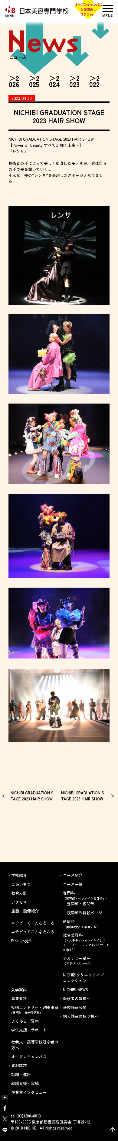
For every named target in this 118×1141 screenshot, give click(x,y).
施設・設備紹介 (25, 911)
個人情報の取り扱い (80, 1016)
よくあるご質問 (25, 1021)
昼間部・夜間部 (80, 903)
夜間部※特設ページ (84, 912)
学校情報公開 (75, 1007)
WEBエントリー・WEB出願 (34, 1010)
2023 (74, 81)
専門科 (85, 895)
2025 (34, 81)
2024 (54, 81)
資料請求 (19, 1065)
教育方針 (19, 893)
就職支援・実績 (25, 1083)
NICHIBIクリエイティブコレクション (83, 978)
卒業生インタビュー (29, 1092)
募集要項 (19, 998)
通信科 (81, 923)
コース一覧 (73, 884)
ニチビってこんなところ (32, 931)
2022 (94, 81)
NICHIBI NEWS (75, 989)
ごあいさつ (21, 884)
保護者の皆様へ (76, 998)
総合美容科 (86, 942)
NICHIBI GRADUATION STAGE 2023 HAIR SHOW (32, 796)
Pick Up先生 (22, 941)
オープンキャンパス (29, 1056)
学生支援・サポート (29, 1030)
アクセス (19, 902)
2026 (14, 81)
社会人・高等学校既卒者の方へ (34, 1045)
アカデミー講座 (78, 960)
